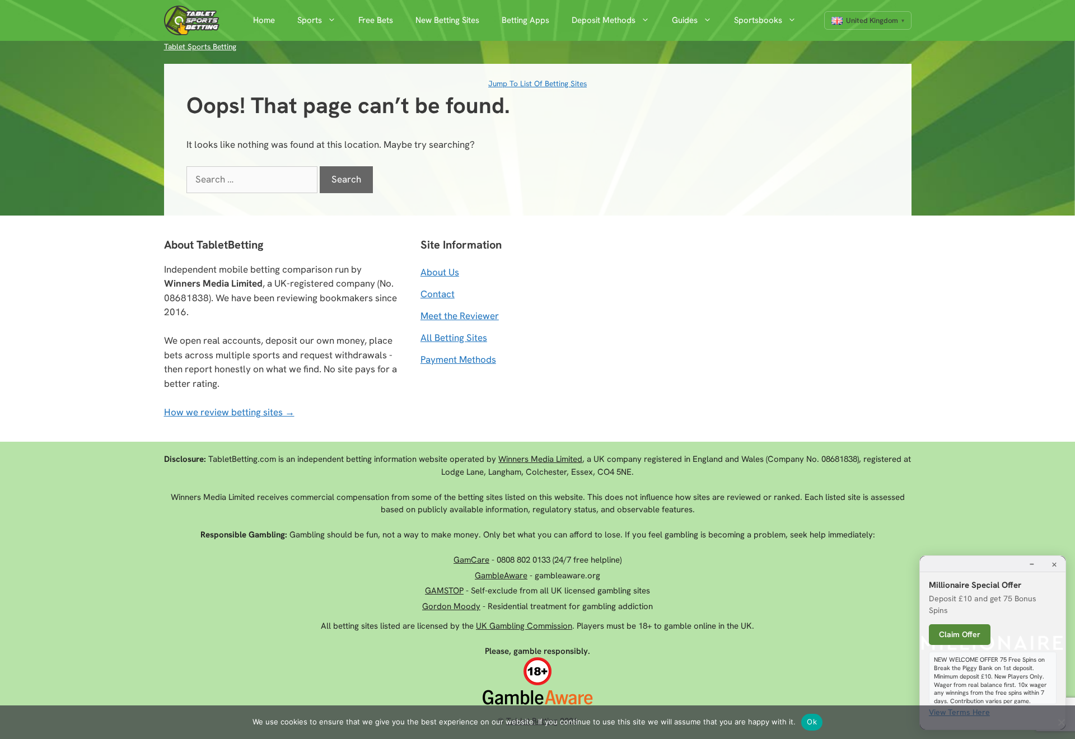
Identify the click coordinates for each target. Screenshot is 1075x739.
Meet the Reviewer (459, 316)
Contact (437, 294)
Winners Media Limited (540, 459)
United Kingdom (872, 20)
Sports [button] (309, 20)
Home (264, 20)
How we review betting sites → (229, 412)
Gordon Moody (451, 606)
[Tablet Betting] (195, 20)
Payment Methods (458, 359)
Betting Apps (525, 20)
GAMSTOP (444, 590)
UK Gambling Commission (524, 626)
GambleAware (501, 575)
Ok (812, 721)
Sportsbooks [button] (758, 20)
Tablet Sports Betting (200, 46)
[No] (1061, 722)
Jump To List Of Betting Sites (537, 83)
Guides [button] (685, 20)
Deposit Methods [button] (603, 20)
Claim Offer (959, 634)
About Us (439, 272)
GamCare (471, 559)
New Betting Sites (447, 20)
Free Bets (375, 20)
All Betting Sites (453, 337)
